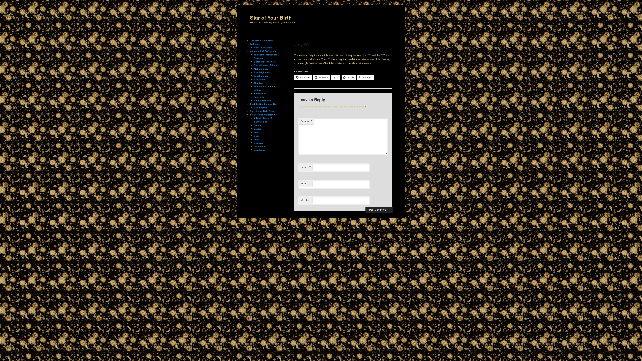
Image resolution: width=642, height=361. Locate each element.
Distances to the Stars (265, 61)
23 (382, 55)
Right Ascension (262, 100)
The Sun (258, 82)
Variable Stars (261, 75)
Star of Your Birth (271, 17)
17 (369, 55)
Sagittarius (259, 149)
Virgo (257, 135)
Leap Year (259, 97)
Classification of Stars (265, 65)
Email (306, 183)
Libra (256, 139)
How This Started (263, 47)
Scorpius (258, 142)
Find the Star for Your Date (264, 104)
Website (305, 200)
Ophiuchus (259, 146)
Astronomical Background (263, 51)
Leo (256, 132)
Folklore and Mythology (262, 114)
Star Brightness (262, 72)
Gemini (257, 125)
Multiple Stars (261, 68)
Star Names (260, 79)
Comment (306, 121)
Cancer (257, 128)
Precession (259, 93)
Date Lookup (260, 107)
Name (306, 167)
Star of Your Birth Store (262, 111)
